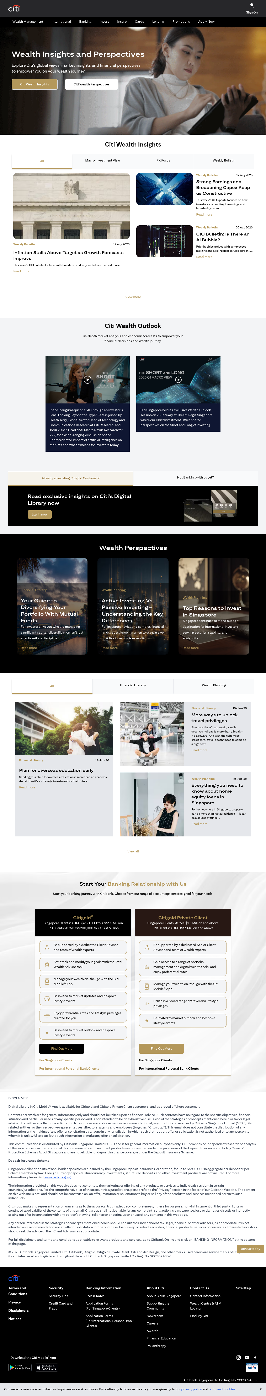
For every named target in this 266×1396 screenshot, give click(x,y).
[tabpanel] (133, 238)
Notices (14, 1319)
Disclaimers (18, 1310)
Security (56, 1288)
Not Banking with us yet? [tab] (195, 477)
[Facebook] (255, 1357)
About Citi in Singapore (164, 1296)
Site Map (243, 1288)
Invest (104, 21)
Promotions (181, 21)
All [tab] (42, 161)
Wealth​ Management (27, 21)
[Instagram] (238, 1357)
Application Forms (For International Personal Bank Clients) (110, 1321)
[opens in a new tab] (14, 8)
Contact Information (205, 1296)
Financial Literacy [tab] (133, 685)
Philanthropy (156, 1346)
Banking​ (85, 21)
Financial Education (161, 1338)
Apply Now (206, 21)
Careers (152, 1323)
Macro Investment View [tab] (102, 160)
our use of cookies (222, 1389)
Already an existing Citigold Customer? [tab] (70, 478)
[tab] (27, 22)
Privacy (14, 1302)
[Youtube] (246, 1357)
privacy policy (191, 1389)
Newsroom (155, 1316)
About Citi (155, 1288)
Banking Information (103, 1288)
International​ (61, 21)
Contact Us (199, 1288)
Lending (158, 21)
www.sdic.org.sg (57, 1177)
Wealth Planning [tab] (214, 685)
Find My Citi (199, 1316)
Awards (152, 1331)
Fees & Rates (95, 1296)
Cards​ (139, 21)
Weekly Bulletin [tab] (224, 160)
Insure (122, 21)
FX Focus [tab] (163, 160)
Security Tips (58, 1296)
